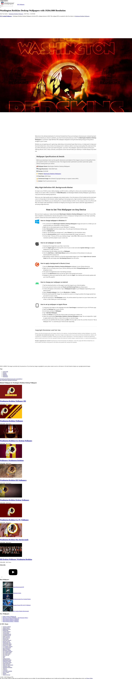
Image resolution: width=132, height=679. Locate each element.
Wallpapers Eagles (17, 593)
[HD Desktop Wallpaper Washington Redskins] (11, 556)
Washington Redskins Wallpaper (11, 421)
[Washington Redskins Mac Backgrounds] (11, 536)
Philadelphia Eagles (7, 660)
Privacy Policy (6, 672)
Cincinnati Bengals (7, 634)
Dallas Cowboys (6, 636)
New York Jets (6, 655)
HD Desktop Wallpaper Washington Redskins (16, 559)
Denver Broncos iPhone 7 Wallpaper (11, 621)
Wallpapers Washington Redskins (12, 460)
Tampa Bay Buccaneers (8, 665)
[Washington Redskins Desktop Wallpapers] (66, 75)
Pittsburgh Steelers (7, 661)
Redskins (5, 374)
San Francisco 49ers (7, 662)
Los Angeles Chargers (7, 646)
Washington (5, 376)
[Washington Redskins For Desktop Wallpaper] (11, 437)
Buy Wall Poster (3, 380)
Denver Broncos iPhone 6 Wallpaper (11, 620)
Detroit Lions (6, 639)
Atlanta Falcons (6, 628)
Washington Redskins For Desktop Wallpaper (16, 441)
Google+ (14, 379)
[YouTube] (13, 577)
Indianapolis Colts (7, 642)
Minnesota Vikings (7, 650)
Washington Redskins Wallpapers (16, 13)
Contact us (5, 669)
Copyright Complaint (7, 671)
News (4, 656)
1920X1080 (5, 371)
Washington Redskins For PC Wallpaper (14, 520)
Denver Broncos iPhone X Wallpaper (11, 619)
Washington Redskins (7, 667)
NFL (4, 657)
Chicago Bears (6, 632)
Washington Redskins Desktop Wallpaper (14, 500)
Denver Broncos (6, 637)
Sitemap (4, 673)
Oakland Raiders (6, 658)
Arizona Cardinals (7, 626)
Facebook (5, 379)
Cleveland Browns (7, 635)
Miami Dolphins (6, 648)
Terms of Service (6, 674)
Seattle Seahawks (6, 663)
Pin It (21, 379)
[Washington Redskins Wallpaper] (11, 418)
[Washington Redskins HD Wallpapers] (11, 477)
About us (5, 668)
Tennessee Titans (6, 666)
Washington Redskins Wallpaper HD (13, 401)
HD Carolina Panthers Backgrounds (21, 611)
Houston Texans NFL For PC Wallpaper (22, 605)
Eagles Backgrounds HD (18, 587)
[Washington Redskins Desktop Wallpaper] (11, 497)
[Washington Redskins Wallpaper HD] (11, 398)
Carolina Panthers (6, 631)
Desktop (4, 372)
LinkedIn (18, 379)
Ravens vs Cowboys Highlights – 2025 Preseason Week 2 (15, 617)
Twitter (1, 379)
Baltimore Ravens (7, 629)
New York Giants (6, 653)
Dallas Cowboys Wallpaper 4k (9, 616)
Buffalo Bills (5, 630)
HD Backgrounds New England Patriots (22, 599)
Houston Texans (6, 641)
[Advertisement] (41, 27)
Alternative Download (12, 380)
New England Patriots (7, 651)
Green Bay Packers (7, 640)
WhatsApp (9, 379)
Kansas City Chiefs (7, 645)
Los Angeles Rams (7, 647)
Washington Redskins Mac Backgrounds (14, 540)
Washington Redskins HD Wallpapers (13, 480)
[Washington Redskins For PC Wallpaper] (11, 517)
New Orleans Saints (7, 652)
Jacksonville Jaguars (7, 644)
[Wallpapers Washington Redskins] (11, 457)
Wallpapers (5, 375)
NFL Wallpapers (20, 4)
